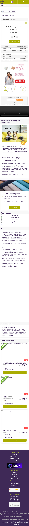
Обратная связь (14, 485)
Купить (14, 372)
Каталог (7, 7)
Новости (14, 454)
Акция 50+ (14, 476)
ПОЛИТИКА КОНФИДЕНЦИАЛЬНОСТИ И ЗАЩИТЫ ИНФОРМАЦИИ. (14, 523)
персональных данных (19, 104)
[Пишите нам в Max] (12, 3)
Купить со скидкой (14, 41)
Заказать (14, 207)
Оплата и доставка (14, 456)
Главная (2, 7)
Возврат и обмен (14, 458)
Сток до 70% (14, 478)
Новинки (14, 474)
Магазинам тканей (14, 483)
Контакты (14, 460)
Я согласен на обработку (14, 104)
